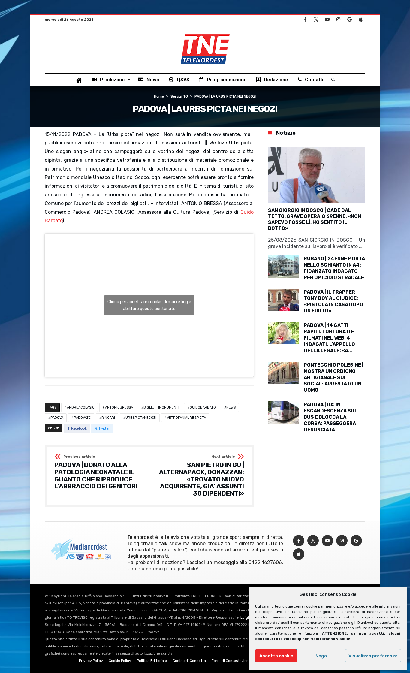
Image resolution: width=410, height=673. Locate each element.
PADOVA (56, 418)
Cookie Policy (120, 661)
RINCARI (108, 418)
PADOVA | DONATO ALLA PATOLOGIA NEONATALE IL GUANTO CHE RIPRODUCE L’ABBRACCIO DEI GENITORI (95, 472)
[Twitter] (316, 20)
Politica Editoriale (152, 661)
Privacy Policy (91, 661)
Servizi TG (179, 96)
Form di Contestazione (231, 661)
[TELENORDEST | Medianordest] (205, 34)
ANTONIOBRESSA (119, 407)
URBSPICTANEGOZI (140, 418)
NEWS (231, 407)
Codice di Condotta (189, 661)
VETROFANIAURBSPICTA (186, 418)
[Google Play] (349, 20)
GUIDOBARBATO (203, 407)
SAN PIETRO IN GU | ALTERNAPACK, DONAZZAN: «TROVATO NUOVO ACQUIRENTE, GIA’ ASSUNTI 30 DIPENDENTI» (201, 476)
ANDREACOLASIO (81, 407)
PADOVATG (82, 418)
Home (159, 96)
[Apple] (360, 20)
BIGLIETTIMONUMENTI (161, 407)
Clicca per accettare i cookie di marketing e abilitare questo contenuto (149, 305)
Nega (321, 656)
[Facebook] (305, 20)
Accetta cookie (276, 656)
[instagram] (338, 20)
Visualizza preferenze (373, 656)
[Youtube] (327, 20)
